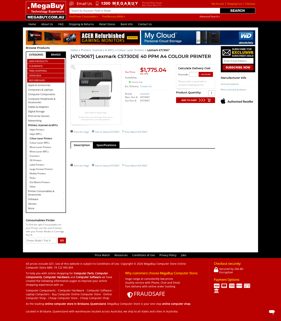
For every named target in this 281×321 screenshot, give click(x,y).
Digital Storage (36, 111)
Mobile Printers (38, 173)
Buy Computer (61, 294)
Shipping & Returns (81, 24)
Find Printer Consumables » (83, 16)
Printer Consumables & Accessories (41, 192)
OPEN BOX (35, 75)
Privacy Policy (167, 255)
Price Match (102, 255)
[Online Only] (152, 79)
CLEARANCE (36, 66)
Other (33, 186)
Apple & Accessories (39, 85)
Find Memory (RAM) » (113, 16)
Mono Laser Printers (40, 147)
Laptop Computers (38, 294)
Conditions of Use (143, 255)
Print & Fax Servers (39, 116)
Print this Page (81, 132)
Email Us (84, 4)
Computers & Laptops (40, 89)
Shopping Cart (234, 3)
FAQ (60, 24)
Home (32, 24)
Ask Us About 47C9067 (107, 132)
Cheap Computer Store (63, 298)
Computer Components (41, 94)
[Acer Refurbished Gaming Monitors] (83, 38)
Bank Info (127, 24)
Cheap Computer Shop (94, 298)
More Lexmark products (233, 89)
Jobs (183, 255)
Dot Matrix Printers (40, 182)
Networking (34, 120)
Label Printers (37, 164)
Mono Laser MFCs (39, 151)
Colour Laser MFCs (40, 142)
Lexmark (144, 93)
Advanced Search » (210, 16)
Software (33, 199)
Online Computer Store (86, 294)
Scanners (35, 156)
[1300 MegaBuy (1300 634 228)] (117, 4)
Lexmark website (230, 84)
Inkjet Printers (37, 129)
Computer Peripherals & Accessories (41, 100)
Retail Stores (107, 24)
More (31, 208)
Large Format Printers (41, 169)
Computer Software (99, 290)
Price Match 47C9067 (136, 132)
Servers (32, 203)
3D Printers (36, 160)
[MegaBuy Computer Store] (46, 13)
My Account (218, 3)
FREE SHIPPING (38, 70)
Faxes (33, 177)
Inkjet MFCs (36, 134)
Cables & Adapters (38, 107)
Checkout (250, 3)
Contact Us (145, 24)
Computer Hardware (71, 290)
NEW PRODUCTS (38, 61)
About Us (47, 24)
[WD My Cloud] (198, 38)
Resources (121, 255)
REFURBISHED (37, 80)
